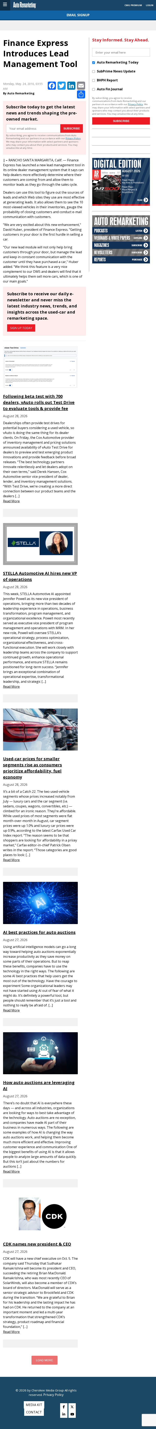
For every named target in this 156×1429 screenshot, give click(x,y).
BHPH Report (107, 80)
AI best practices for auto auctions (39, 932)
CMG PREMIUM (133, 5)
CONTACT (34, 1412)
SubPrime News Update (116, 71)
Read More (11, 501)
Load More (44, 1360)
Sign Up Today (21, 328)
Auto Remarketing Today (117, 62)
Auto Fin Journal (110, 89)
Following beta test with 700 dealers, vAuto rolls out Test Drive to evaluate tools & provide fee (39, 402)
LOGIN (149, 5)
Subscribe (71, 128)
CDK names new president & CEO (37, 1244)
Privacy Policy (73, 138)
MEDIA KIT (34, 1405)
